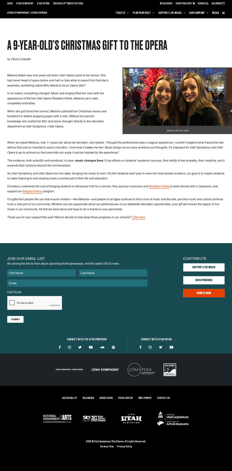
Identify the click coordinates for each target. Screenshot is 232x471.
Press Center (125, 398)
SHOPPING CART (184, 3)
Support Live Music (170, 12)
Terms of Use (107, 446)
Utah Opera (43, 3)
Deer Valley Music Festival (68, 3)
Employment (145, 398)
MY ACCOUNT (166, 3)
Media (215, 12)
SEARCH (202, 3)
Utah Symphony (24, 3)
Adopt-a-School (32, 191)
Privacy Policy (124, 446)
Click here (138, 217)
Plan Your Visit (142, 12)
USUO (10, 3)
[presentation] (34, 303)
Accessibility (69, 398)
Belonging (88, 398)
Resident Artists (159, 186)
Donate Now (204, 293)
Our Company (197, 12)
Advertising (106, 398)
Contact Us (163, 398)
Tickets (120, 12)
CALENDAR (217, 3)
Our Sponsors (203, 280)
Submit (15, 319)
